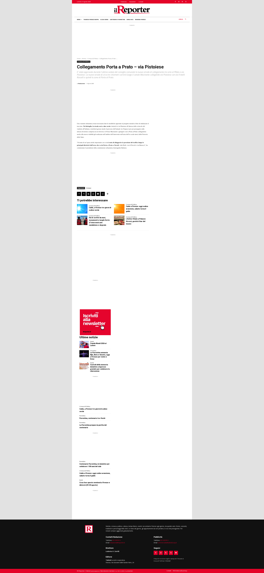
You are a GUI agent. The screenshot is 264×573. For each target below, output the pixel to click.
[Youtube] (176, 553)
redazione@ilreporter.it (117, 543)
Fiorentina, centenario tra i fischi (92, 418)
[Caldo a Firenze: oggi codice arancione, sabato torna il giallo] (119, 209)
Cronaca (88, 188)
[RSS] (182, 2)
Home (79, 58)
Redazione (81, 83)
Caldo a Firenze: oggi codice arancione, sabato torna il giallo (137, 208)
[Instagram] (179, 2)
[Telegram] (98, 194)
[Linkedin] (88, 194)
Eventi (92, 341)
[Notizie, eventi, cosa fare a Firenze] (132, 9)
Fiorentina (93, 351)
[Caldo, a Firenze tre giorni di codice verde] (82, 209)
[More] (107, 194)
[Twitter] (186, 2)
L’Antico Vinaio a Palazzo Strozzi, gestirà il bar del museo (136, 221)
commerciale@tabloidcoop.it (167, 543)
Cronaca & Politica (92, 58)
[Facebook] (175, 2)
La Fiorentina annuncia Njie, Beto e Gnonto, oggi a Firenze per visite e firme (100, 356)
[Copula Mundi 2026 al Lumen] (84, 344)
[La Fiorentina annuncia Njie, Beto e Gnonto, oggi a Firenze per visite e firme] (84, 353)
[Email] (103, 194)
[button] (183, 19)
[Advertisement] (132, 40)
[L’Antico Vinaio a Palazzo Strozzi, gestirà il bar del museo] (119, 220)
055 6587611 (116, 540)
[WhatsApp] (93, 194)
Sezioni (84, 58)
